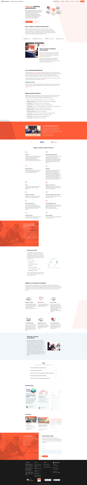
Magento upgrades (46, 464)
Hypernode (27, 160)
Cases (76, 1)
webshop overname (28, 86)
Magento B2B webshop (36, 72)
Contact (82, 1)
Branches (67, 1)
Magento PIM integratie (47, 467)
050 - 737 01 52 (56, 469)
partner (27, 38)
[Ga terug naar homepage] (5, 1)
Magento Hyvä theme (31, 260)
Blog (78, 1)
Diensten (62, 1)
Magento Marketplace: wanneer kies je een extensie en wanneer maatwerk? (29, 465)
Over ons (72, 1)
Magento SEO (27, 306)
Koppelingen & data (56, 1)
